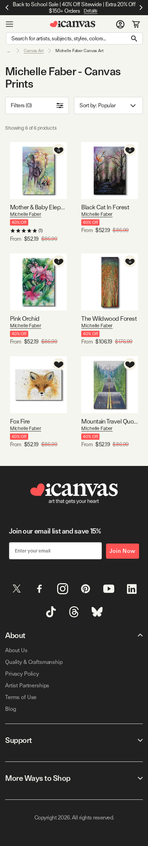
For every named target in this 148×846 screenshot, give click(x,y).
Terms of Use (20, 697)
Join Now (122, 551)
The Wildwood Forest (109, 318)
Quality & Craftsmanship (34, 662)
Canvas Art (34, 50)
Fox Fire (20, 421)
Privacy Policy (22, 673)
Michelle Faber (25, 214)
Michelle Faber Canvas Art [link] (79, 50)
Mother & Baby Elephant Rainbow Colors (38, 207)
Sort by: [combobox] (97, 105)
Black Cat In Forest (105, 207)
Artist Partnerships (27, 685)
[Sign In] (120, 24)
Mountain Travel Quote (109, 421)
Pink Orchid (25, 318)
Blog (10, 709)
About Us (16, 650)
